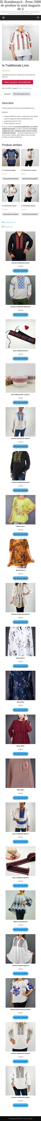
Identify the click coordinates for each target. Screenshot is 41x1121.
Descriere (7, 94)
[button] (38, 17)
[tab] (7, 94)
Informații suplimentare (21, 94)
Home (3, 24)
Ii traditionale (16, 24)
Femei (9, 24)
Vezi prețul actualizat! (17, 82)
